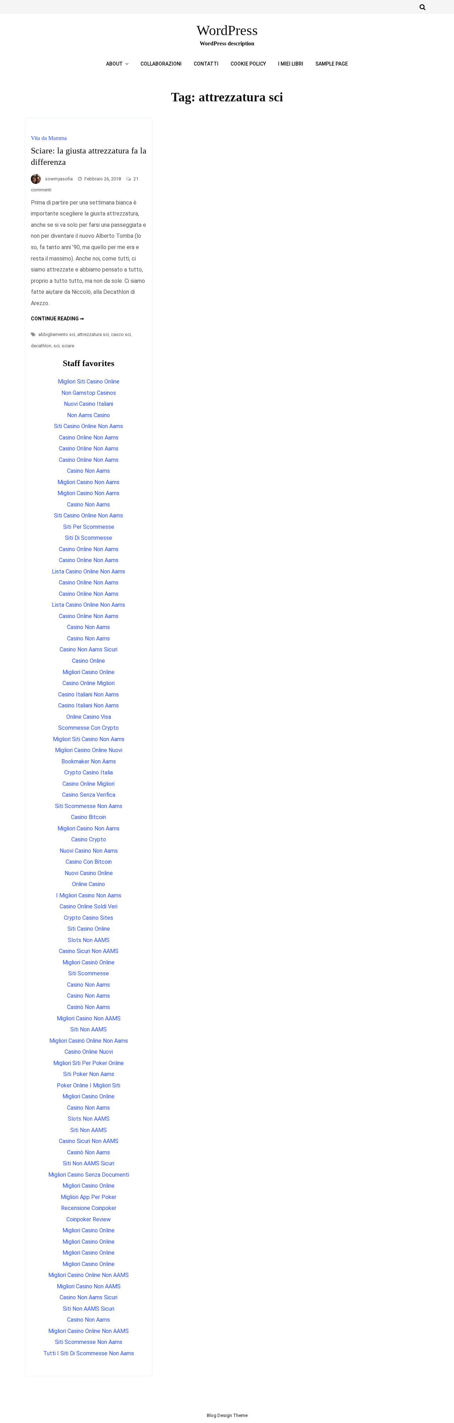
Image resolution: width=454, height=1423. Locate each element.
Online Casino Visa (88, 716)
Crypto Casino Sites (88, 917)
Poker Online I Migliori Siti (88, 1085)
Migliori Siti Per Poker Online (88, 1063)
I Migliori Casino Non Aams (88, 895)
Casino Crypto (88, 839)
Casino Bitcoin (88, 817)
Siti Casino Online (88, 928)
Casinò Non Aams (88, 1007)
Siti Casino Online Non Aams (88, 426)
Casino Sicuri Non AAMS (88, 951)
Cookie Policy (248, 64)
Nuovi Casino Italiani (88, 403)
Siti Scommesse (88, 973)
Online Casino (88, 884)
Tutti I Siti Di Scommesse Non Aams (88, 1353)
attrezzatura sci (93, 334)
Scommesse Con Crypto (88, 727)
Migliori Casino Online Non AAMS (88, 1275)
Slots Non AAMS (89, 940)
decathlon (41, 345)
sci (57, 345)
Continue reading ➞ (57, 318)
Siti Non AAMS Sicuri (88, 1163)
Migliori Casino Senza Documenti (88, 1174)
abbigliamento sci (56, 334)
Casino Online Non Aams (88, 437)
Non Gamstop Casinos (88, 393)
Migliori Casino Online (88, 672)
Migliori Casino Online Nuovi (88, 750)
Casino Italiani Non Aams (88, 694)
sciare (68, 345)
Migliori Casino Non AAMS (89, 1018)
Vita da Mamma (49, 138)
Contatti (206, 64)
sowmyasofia (59, 178)
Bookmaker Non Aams (88, 761)
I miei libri (290, 64)
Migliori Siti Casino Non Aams (88, 739)
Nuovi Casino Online (89, 873)
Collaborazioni (161, 64)
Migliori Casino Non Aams (88, 482)
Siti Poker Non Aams (88, 1074)
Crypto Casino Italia (88, 772)
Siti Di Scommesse (88, 537)
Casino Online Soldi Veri (88, 906)
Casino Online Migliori (88, 683)
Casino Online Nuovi (89, 1051)
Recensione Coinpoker (88, 1208)
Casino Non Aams (88, 470)
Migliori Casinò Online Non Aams (88, 1040)
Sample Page (331, 64)
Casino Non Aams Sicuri (88, 649)
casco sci (121, 334)
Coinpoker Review (88, 1219)
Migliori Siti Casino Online (89, 381)
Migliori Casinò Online (88, 962)
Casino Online (88, 660)
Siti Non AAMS (88, 1029)
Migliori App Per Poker (88, 1197)
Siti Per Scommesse (88, 526)
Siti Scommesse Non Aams (88, 806)
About (114, 64)
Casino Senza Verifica (88, 794)
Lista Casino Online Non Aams (88, 571)
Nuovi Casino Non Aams (89, 850)
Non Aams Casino (88, 415)
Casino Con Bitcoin (89, 861)
